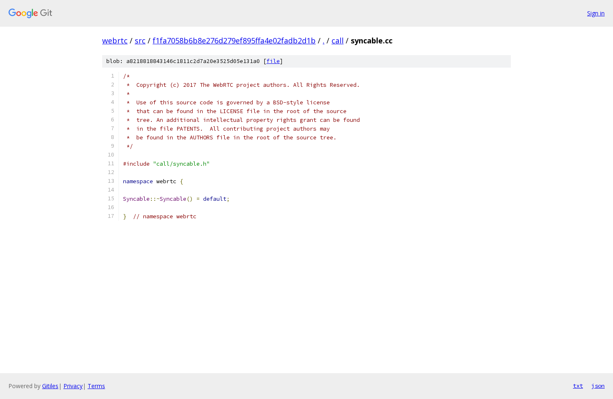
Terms (96, 386)
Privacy (73, 386)
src (140, 40)
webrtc (115, 40)
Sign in (596, 13)
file (273, 61)
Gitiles (50, 386)
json (598, 385)
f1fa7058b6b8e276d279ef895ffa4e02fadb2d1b (234, 40)
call (338, 40)
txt (578, 385)
